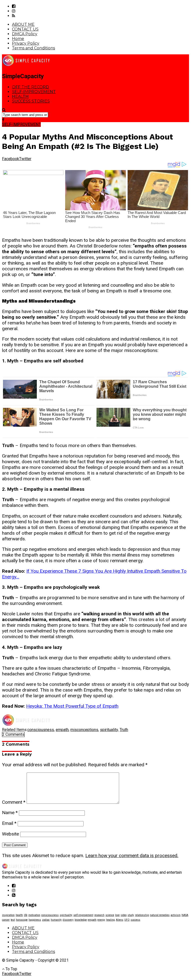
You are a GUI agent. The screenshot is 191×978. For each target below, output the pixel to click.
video (124, 915)
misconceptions (84, 729)
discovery (68, 919)
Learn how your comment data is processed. (131, 855)
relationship (142, 915)
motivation (34, 915)
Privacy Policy (25, 43)
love (117, 915)
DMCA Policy (24, 34)
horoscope (22, 919)
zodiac (46, 919)
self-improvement (83, 915)
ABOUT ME (23, 24)
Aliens (119, 919)
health (19, 915)
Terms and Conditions (33, 48)
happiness (35, 919)
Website (10, 834)
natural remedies (160, 915)
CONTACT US (25, 29)
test (13, 919)
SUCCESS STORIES (31, 101)
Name (10, 812)
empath (62, 729)
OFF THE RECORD (30, 87)
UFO (127, 919)
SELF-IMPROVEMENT (34, 91)
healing (110, 919)
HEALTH (20, 96)
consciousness (40, 729)
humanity (56, 919)
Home (18, 38)
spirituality (109, 729)
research (99, 915)
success (135, 919)
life (25, 915)
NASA (185, 915)
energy (101, 919)
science (109, 915)
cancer (6, 919)
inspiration (8, 915)
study (131, 915)
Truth (124, 729)
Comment (13, 802)
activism (176, 915)
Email (9, 823)
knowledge (81, 919)
